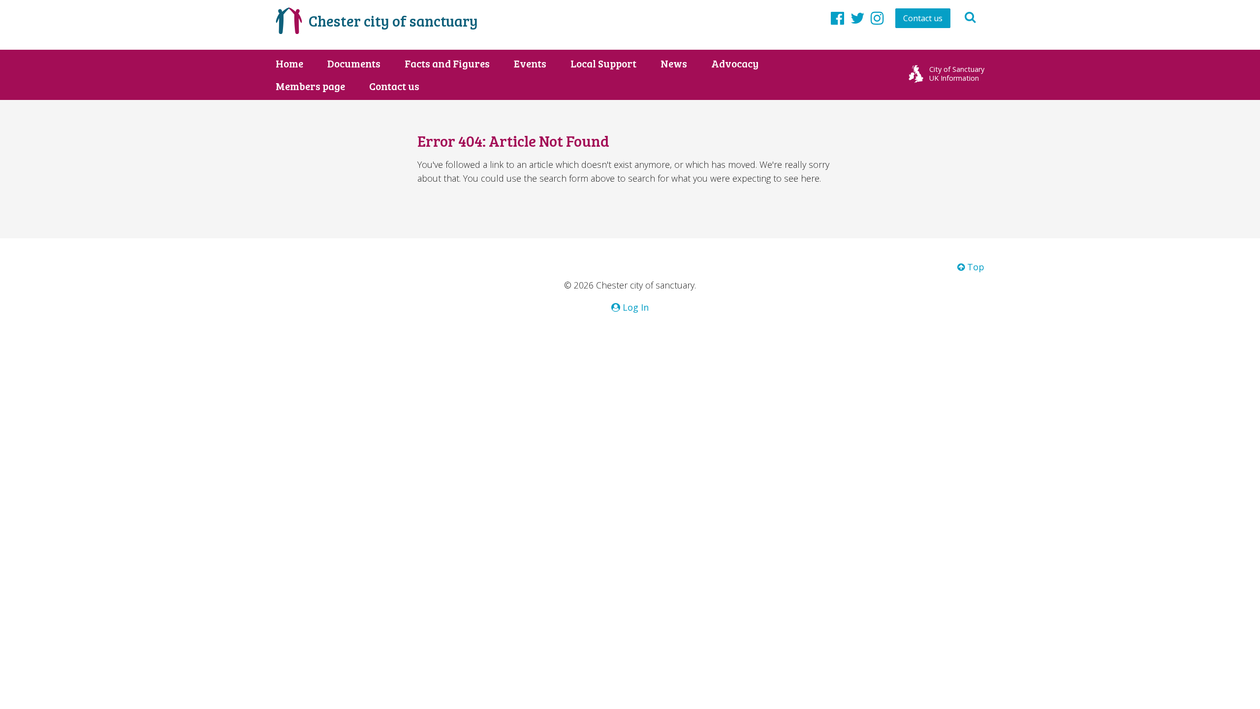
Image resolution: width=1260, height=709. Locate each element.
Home (289, 63)
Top (974, 267)
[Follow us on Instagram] (877, 17)
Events (530, 63)
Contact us (923, 18)
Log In (634, 307)
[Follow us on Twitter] (857, 17)
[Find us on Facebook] (837, 17)
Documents (353, 63)
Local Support (603, 63)
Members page (310, 86)
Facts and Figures (447, 63)
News (674, 63)
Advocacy (734, 63)
